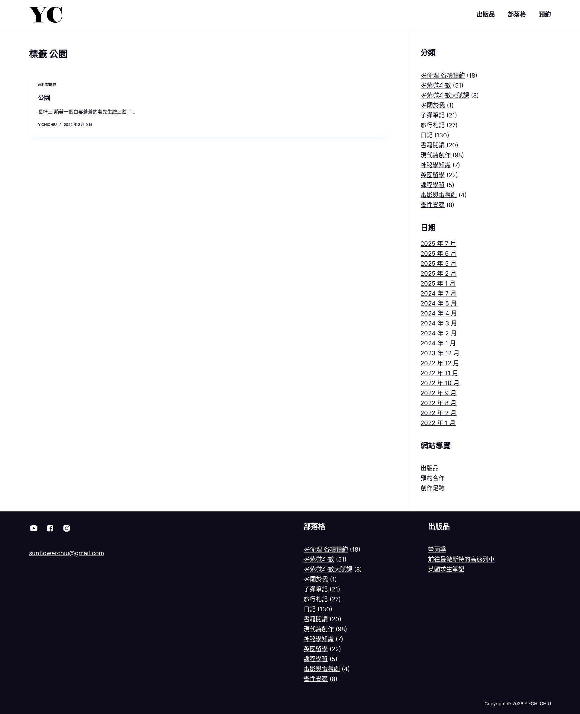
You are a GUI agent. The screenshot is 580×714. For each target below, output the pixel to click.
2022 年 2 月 (438, 413)
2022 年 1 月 (438, 423)
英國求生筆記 (446, 569)
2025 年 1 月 (438, 283)
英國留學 (432, 175)
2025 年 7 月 (438, 243)
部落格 (517, 14)
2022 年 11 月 (439, 373)
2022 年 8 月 (438, 403)
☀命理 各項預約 (442, 75)
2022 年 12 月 (439, 363)
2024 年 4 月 (438, 313)
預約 (545, 14)
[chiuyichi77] (66, 528)
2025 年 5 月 (438, 263)
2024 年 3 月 (438, 323)
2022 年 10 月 (439, 383)
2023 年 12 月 (439, 353)
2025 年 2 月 (438, 273)
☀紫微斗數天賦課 (444, 95)
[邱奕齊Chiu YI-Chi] (50, 528)
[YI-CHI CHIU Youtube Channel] (34, 528)
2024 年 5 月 (438, 303)
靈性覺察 (432, 205)
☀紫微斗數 (435, 85)
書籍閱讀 (432, 145)
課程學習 (432, 185)
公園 (44, 97)
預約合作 (432, 478)
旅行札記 (432, 125)
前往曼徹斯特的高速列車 (461, 559)
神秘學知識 (435, 165)
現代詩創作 (47, 84)
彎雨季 (437, 549)
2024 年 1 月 (438, 343)
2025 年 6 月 (438, 253)
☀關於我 (432, 105)
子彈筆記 (432, 115)
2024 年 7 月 (438, 293)
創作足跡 (432, 488)
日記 (426, 135)
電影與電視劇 (438, 195)
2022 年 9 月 (438, 393)
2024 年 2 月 (438, 333)
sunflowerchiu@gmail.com (66, 553)
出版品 (486, 14)
